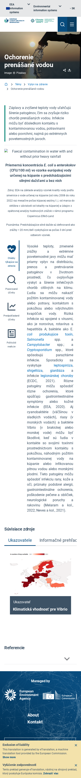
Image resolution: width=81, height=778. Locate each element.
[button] (40, 659)
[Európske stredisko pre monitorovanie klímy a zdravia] (14, 21)
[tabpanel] (50, 378)
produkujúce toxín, (50, 334)
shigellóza (35, 371)
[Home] (6, 84)
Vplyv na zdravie (38, 84)
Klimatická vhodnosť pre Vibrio (40, 609)
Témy (18, 84)
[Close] (75, 745)
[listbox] (18, 8)
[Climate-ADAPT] (42, 21)
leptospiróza (63, 365)
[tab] (11, 255)
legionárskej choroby (57, 376)
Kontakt (35, 721)
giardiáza (57, 371)
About (33, 715)
